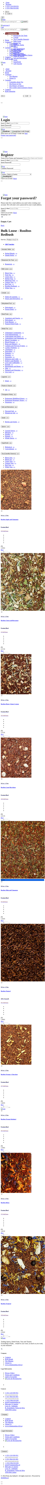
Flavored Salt (10, 411)
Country (3, 174)
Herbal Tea (7, 328)
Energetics (10, 357)
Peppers (9, 436)
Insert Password (6, 125)
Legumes (6, 377)
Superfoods (17, 62)
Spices (15, 47)
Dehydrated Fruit (8, 303)
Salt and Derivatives (20, 58)
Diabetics (9, 353)
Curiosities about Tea (16, 49)
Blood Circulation (12, 340)
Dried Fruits (7, 314)
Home (7, 40)
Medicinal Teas (11, 280)
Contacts (8, 57)
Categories (12, 33)
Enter (8, 131)
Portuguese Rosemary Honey (16, 400)
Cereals (15, 37)
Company (8, 42)
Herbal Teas (10, 279)
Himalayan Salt (11, 413)
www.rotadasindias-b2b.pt (13, 1365)
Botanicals (10, 264)
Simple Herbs (11, 255)
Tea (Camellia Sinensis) (21, 39)
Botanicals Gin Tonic (20, 35)
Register (9, 176)
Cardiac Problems (12, 348)
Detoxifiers (10, 351)
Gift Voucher (17, 64)
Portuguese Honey (9, 394)
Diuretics (9, 355)
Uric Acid (9, 372)
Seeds (15, 60)
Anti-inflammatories (13, 334)
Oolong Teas (10, 282)
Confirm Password (7, 168)
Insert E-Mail (5, 123)
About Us (12, 46)
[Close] (2, 102)
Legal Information (7, 1431)
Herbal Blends (11, 253)
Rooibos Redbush (12, 286)
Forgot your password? (8, 135)
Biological (9, 447)
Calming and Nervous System (16, 346)
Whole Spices (11, 438)
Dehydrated (10, 307)
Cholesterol (10, 349)
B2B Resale (9, 59)
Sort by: (3, 239)
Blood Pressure (11, 342)
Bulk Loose (17, 41)
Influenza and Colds (13, 359)
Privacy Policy (10, 1373)
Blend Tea (9, 459)
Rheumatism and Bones (14, 366)
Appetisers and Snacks (14, 318)
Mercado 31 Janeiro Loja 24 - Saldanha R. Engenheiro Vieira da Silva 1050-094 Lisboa (15, 1407)
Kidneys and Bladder (13, 361)
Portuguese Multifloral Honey (16, 398)
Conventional (11, 449)
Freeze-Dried (10, 309)
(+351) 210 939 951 (12, 6)
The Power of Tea (15, 51)
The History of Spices (16, 53)
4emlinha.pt (5, 1478)
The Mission (13, 44)
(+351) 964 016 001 (12, 8)
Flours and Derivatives (14, 298)
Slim (8, 368)
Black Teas (10, 273)
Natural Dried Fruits (13, 324)
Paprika (9, 434)
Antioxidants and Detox (14, 336)
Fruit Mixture (10, 322)
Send (3, 211)
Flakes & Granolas (12, 297)
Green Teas (10, 277)
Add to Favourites (11, 1377)
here (26, 133)
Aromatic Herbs (18, 45)
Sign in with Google (23, 131)
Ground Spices (11, 431)
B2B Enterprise (10, 91)
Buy (2, 550)
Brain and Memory (12, 344)
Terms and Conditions (12, 1375)
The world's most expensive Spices (20, 55)
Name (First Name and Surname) (12, 158)
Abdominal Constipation (14, 333)
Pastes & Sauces (18, 56)
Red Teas (9, 284)
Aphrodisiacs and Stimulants (15, 338)
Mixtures (9, 432)
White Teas (10, 288)
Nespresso (9, 402)
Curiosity (8, 48)
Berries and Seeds (12, 422)
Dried (8, 381)
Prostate (9, 364)
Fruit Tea (9, 275)
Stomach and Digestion (14, 370)
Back (15, 178)
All (7, 390)
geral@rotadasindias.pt (12, 1402)
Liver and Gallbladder (13, 363)
